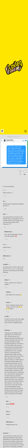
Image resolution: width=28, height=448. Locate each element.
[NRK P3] (2, 131)
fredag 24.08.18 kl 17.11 (14, 136)
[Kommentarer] (20, 171)
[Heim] (14, 134)
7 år (9, 433)
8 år (5, 190)
